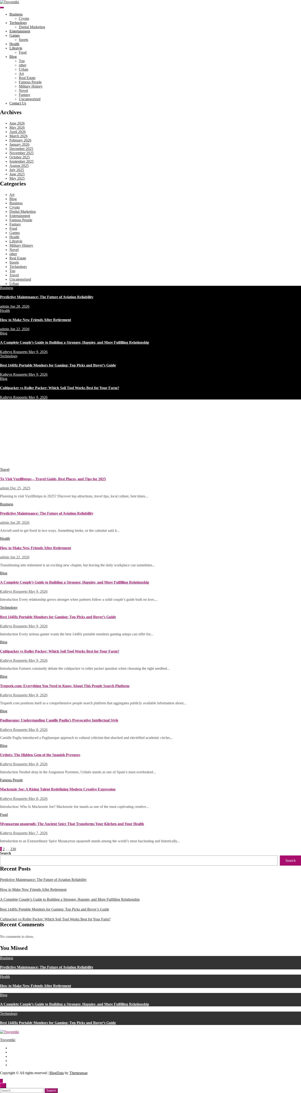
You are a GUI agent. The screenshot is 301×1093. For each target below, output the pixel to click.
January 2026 (19, 144)
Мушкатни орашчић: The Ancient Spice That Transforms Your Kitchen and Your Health (72, 824)
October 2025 (19, 157)
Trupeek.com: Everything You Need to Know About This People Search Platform (64, 686)
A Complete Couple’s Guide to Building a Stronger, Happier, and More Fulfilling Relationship (74, 342)
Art (21, 74)
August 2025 (19, 166)
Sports (23, 40)
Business (16, 14)
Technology (18, 23)
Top (22, 61)
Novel (23, 91)
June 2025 (17, 174)
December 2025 (21, 149)
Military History (31, 86)
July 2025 (16, 170)
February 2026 (20, 140)
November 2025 (21, 153)
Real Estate (27, 78)
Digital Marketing (32, 27)
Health (14, 44)
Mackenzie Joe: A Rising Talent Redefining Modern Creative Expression (57, 789)
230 (13, 849)
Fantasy (24, 95)
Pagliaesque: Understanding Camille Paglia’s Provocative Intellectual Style (59, 720)
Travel (14, 275)
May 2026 (17, 127)
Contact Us (17, 103)
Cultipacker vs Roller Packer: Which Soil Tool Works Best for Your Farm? (59, 388)
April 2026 (17, 132)
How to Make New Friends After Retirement (35, 320)
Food (23, 52)
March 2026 (18, 136)
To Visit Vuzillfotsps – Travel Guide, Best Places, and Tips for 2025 (53, 479)
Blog (13, 57)
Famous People (30, 82)
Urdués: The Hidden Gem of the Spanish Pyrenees (40, 755)
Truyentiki (7, 1040)
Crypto (24, 18)
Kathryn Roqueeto (14, 352)
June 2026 (17, 123)
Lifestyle (15, 48)
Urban (23, 69)
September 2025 (21, 161)
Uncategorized (29, 99)
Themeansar (78, 1073)
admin (5, 306)
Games (14, 35)
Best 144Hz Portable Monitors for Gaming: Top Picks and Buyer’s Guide (58, 365)
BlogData (56, 1073)
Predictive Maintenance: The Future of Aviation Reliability (46, 297)
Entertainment (19, 31)
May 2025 (17, 178)
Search (5, 853)
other (22, 65)
